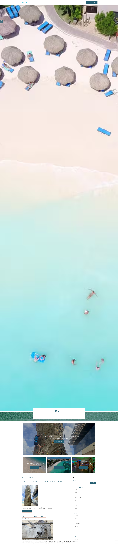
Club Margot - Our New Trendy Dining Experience (83, 464)
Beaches (76, 492)
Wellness (76, 508)
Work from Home (77, 510)
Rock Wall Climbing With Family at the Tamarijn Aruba (59, 436)
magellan (76, 526)
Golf (75, 500)
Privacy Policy (54, 542)
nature (76, 528)
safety (76, 531)
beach (76, 518)
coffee (76, 520)
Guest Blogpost (77, 502)
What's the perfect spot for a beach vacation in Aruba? (59, 464)
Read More (60, 441)
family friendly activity (78, 523)
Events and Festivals (78, 497)
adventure (76, 515)
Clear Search (75, 484)
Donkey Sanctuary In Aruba (34, 516)
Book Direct (91, 2)
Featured (64, 438)
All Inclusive (61, 438)
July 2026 (76, 539)
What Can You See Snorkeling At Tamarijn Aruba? (34, 464)
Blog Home (75, 477)
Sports (67, 438)
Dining (76, 495)
